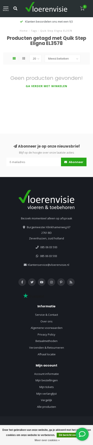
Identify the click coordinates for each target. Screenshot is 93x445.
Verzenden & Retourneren (46, 348)
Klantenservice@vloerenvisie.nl (48, 265)
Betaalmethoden (46, 341)
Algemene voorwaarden (47, 328)
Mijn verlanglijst (46, 394)
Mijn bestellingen (46, 380)
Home (24, 30)
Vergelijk (46, 400)
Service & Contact (46, 315)
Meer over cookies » (47, 440)
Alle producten (46, 407)
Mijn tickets (46, 387)
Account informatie (46, 374)
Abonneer (75, 162)
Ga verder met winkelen (46, 86)
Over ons (46, 321)
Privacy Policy (46, 334)
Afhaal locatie (47, 354)
